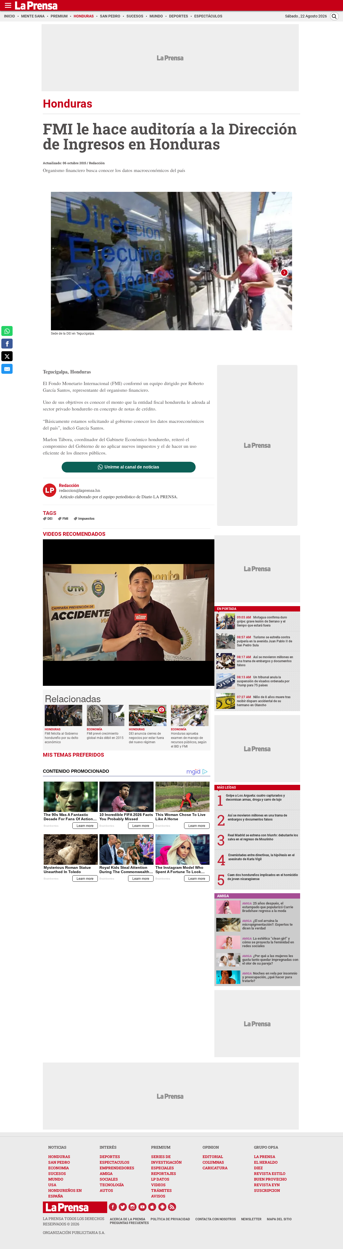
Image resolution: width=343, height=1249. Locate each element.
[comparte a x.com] (7, 356)
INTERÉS (108, 1147)
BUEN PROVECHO (270, 1179)
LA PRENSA (264, 1156)
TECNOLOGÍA (112, 1184)
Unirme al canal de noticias (132, 467)
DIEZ (258, 1167)
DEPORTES (110, 1156)
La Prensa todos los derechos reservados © (73, 1221)
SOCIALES (109, 1179)
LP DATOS (160, 1179)
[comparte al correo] (7, 369)
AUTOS (106, 1190)
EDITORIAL (213, 1156)
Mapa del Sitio (279, 1219)
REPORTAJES (163, 1173)
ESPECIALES (162, 1167)
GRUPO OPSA (266, 1147)
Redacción (97, 163)
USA (52, 1184)
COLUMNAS (213, 1162)
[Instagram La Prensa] (132, 1207)
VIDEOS (158, 1184)
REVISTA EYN (267, 1184)
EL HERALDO (266, 1162)
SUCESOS (57, 1173)
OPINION (211, 1147)
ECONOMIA (58, 1167)
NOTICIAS (57, 1147)
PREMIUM (160, 1147)
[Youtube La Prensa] (142, 1207)
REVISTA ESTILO (269, 1173)
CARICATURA (215, 1167)
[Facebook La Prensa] (113, 1207)
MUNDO (55, 1179)
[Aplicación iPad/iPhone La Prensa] (152, 1207)
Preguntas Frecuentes (129, 1223)
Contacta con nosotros (215, 1219)
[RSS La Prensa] (172, 1207)
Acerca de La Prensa (127, 1219)
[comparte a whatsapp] (7, 331)
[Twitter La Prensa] (122, 1207)
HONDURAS (59, 1156)
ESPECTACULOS (114, 1162)
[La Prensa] (67, 1207)
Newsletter (251, 1219)
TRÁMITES (161, 1190)
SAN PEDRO (59, 1162)
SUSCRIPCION (267, 1190)
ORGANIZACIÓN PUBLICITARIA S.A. (74, 1232)
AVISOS (158, 1196)
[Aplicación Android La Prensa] (162, 1207)
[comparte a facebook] (7, 344)
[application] (128, 612)
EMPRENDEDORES (117, 1167)
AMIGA (106, 1173)
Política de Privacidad (170, 1219)
